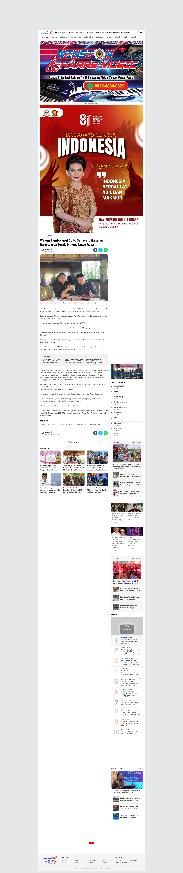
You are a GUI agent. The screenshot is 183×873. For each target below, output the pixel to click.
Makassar (117, 423)
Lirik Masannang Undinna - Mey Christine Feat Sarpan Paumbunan (129, 641)
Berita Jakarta (64, 37)
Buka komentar (74, 442)
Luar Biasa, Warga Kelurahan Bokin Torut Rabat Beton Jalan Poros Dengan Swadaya (130, 598)
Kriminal (108, 32)
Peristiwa (125, 37)
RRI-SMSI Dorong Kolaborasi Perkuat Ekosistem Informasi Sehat (126, 792)
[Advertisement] (91, 15)
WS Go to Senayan (95, 424)
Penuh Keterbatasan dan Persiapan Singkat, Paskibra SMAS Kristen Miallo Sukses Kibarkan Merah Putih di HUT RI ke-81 (130, 673)
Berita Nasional (88, 37)
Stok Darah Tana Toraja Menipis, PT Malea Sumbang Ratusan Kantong (126, 582)
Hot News (117, 412)
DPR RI (54, 424)
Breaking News (119, 407)
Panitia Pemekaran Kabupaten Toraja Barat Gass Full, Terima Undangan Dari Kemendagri (130, 475)
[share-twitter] (100, 250)
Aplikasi (54, 37)
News (123, 32)
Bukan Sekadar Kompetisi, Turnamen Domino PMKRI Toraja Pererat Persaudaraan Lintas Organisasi (130, 662)
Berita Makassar (76, 37)
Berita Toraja (119, 397)
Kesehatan (100, 32)
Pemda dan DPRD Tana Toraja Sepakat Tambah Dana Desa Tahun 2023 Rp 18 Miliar (51, 361)
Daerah (64, 32)
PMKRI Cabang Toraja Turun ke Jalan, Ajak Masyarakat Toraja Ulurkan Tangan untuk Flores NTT (130, 652)
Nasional (116, 32)
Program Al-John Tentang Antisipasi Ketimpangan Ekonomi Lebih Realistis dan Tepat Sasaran (130, 492)
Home (42, 236)
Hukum (71, 32)
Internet (109, 37)
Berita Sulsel (100, 37)
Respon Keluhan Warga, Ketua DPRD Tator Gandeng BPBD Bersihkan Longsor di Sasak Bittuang (73, 361)
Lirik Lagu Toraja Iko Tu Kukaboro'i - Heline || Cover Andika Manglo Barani (129, 683)
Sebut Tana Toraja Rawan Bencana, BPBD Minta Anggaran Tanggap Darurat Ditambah (94, 361)
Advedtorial (118, 386)
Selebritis (134, 37)
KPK (115, 418)
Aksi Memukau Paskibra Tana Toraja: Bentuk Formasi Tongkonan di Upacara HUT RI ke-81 (131, 713)
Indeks (47, 37)
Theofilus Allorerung (66, 424)
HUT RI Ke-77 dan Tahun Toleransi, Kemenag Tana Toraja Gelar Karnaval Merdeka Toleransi (126, 467)
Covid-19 (58, 32)
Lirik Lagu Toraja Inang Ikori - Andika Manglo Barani (130, 703)
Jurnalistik (91, 32)
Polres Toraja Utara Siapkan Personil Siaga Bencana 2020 (130, 484)
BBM (116, 391)
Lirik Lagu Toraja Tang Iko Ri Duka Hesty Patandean (130, 733)
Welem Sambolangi (80, 424)
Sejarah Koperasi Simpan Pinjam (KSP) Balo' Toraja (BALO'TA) (129, 723)
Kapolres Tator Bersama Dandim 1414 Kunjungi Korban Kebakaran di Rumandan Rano (129, 607)
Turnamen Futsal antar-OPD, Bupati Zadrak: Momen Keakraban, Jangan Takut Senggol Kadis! (130, 816)
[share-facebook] (95, 250)
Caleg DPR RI (45, 424)
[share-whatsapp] (106, 250)
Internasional (80, 32)
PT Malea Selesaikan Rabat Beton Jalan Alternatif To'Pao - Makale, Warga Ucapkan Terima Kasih (130, 590)
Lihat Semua (136, 442)
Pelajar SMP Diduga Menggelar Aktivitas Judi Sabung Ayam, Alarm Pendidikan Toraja (129, 694)
